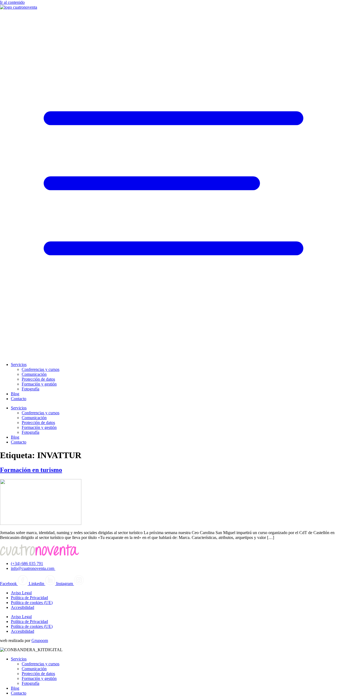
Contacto (18, 398)
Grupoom (39, 640)
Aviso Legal (21, 592)
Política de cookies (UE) (32, 602)
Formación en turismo (31, 469)
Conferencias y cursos (40, 369)
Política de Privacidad (29, 597)
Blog (15, 393)
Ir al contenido (12, 2)
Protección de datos (38, 379)
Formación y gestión (39, 384)
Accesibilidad (22, 607)
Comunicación (34, 374)
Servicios (19, 364)
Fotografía (30, 389)
